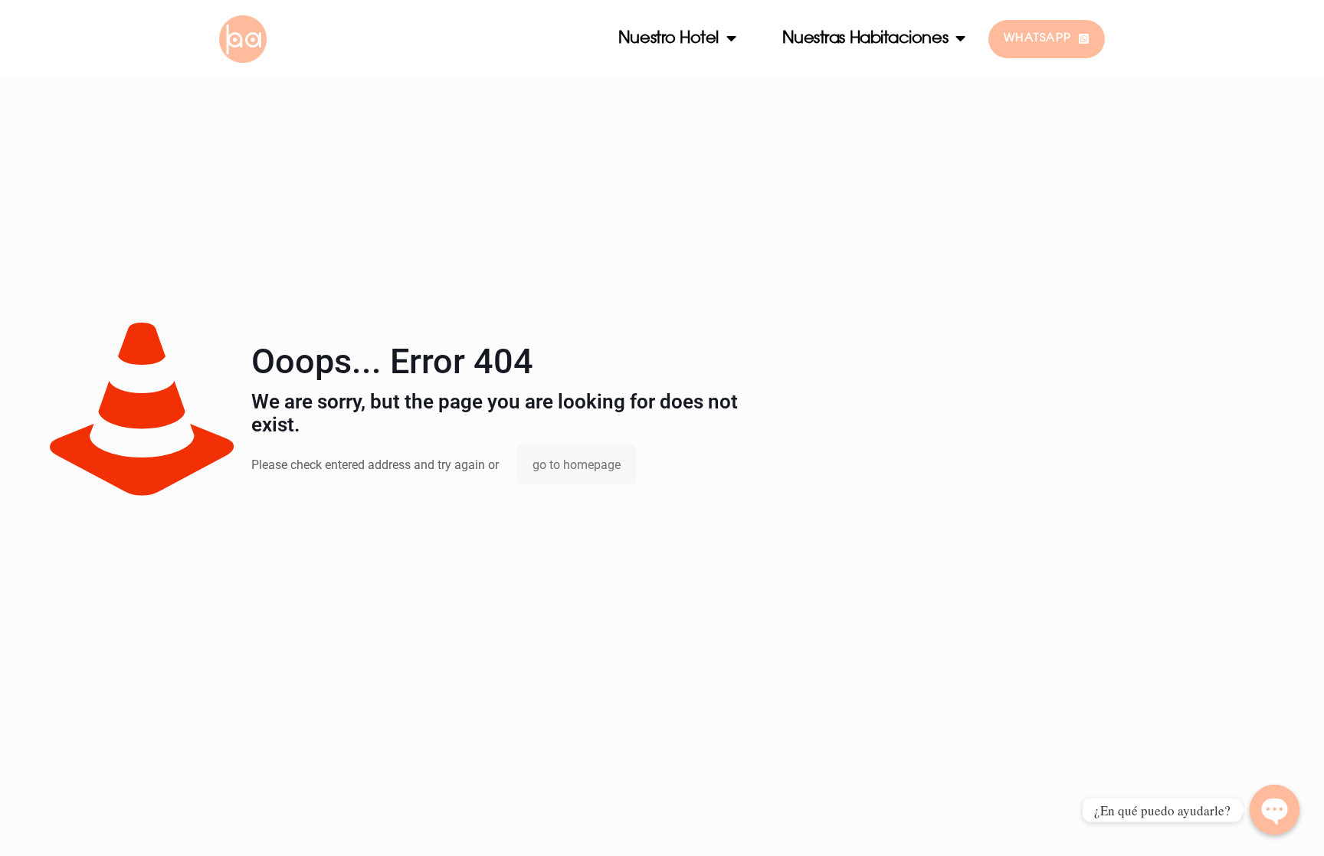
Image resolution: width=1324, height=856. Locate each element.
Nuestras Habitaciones (865, 39)
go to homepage (577, 465)
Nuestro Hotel (668, 39)
